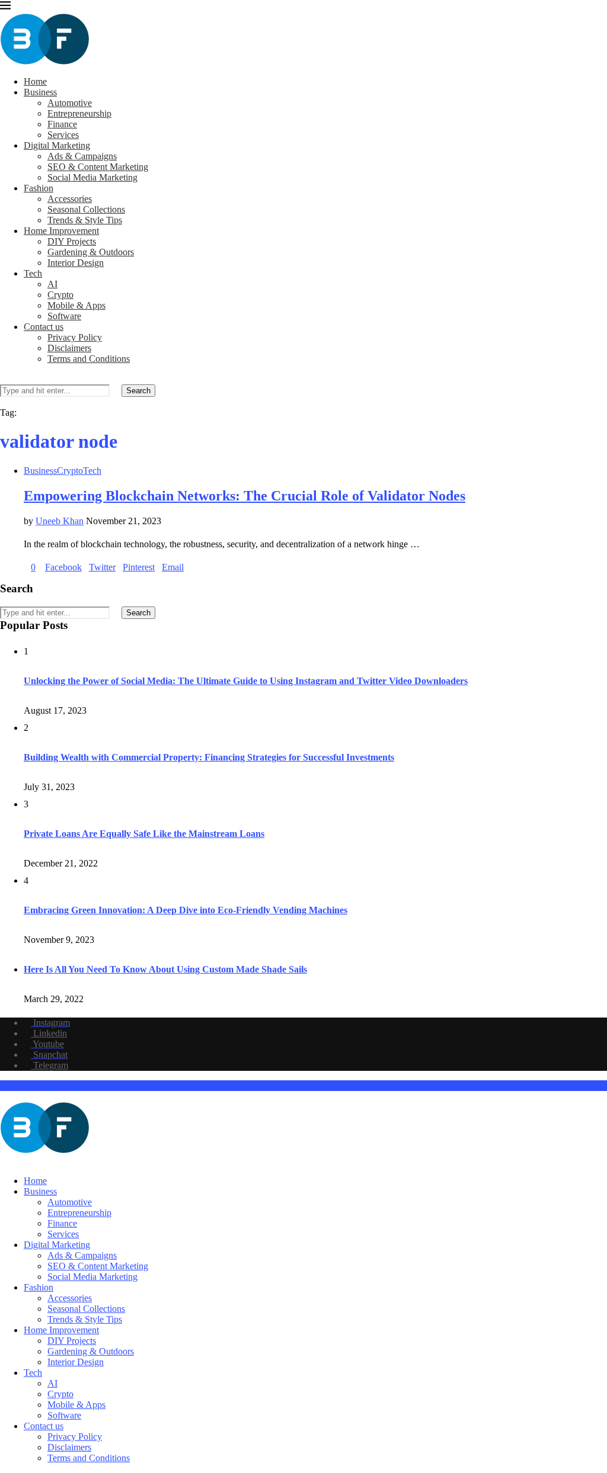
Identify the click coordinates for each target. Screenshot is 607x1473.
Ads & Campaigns (82, 156)
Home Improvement (61, 231)
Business (40, 92)
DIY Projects (71, 241)
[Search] (3, 379)
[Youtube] (22, 1161)
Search (138, 390)
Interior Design (75, 263)
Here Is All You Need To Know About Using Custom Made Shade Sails (165, 969)
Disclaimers (69, 348)
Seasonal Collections (86, 209)
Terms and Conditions (88, 359)
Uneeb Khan (60, 521)
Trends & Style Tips (84, 220)
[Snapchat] (32, 1161)
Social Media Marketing (92, 177)
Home (35, 81)
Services (63, 135)
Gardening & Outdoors (90, 252)
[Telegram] (41, 1161)
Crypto (60, 295)
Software (64, 316)
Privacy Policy (74, 337)
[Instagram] (3, 1161)
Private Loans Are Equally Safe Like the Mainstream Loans (144, 834)
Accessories (69, 199)
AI (52, 284)
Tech (33, 273)
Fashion (38, 188)
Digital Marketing (57, 145)
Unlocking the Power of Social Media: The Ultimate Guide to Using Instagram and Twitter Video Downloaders (246, 681)
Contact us (43, 327)
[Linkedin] (13, 1161)
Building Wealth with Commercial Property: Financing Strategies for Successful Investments (209, 757)
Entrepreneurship (79, 113)
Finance (62, 124)
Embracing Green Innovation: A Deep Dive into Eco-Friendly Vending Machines (185, 910)
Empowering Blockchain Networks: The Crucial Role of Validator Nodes (244, 495)
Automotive (69, 103)
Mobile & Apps (76, 305)
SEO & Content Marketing (97, 167)
